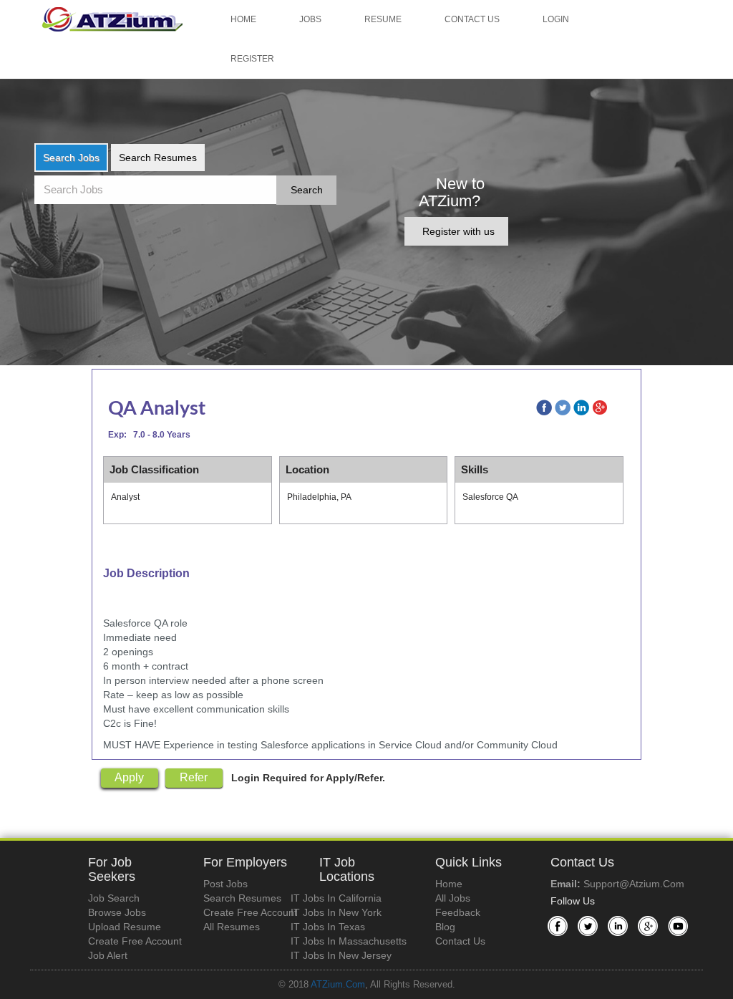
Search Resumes (158, 157)
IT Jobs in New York (336, 912)
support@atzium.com (633, 883)
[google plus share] (608, 407)
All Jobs (452, 898)
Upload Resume (124, 926)
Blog (445, 926)
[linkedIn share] (588, 407)
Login (556, 19)
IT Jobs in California (336, 898)
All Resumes (231, 926)
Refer (194, 777)
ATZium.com (338, 985)
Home (243, 19)
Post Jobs (225, 883)
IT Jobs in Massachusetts (349, 941)
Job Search (114, 898)
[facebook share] (550, 407)
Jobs (310, 19)
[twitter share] (569, 407)
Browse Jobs (117, 912)
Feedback (457, 912)
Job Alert (107, 955)
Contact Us (472, 19)
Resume (383, 19)
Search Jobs (71, 157)
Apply (129, 777)
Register (252, 59)
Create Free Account (135, 941)
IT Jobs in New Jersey (341, 955)
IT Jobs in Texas (328, 926)
